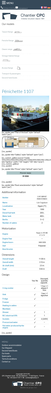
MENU (9, 3)
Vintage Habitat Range (10, 56)
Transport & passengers (11, 74)
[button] (4, 2)
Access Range (7, 68)
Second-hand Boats (9, 351)
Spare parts (6, 356)
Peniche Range (8, 41)
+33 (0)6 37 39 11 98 (7, 7)
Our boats (6, 353)
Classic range (7, 49)
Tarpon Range (7, 32)
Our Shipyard (7, 348)
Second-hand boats (9, 78)
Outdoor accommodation (12, 345)
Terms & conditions (9, 359)
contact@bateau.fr (21, 7)
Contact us (6, 362)
